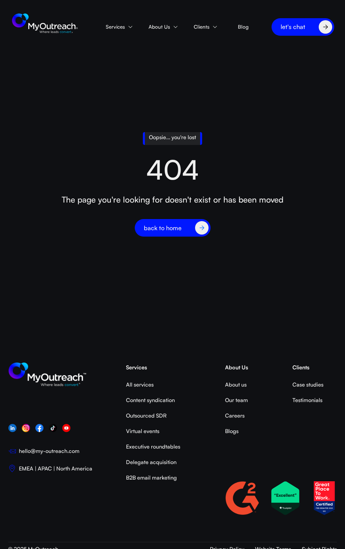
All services (140, 384)
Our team (236, 400)
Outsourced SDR (146, 415)
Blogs (232, 431)
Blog (243, 27)
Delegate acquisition (151, 462)
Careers (235, 415)
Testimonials (307, 400)
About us (236, 384)
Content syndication (150, 400)
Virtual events (142, 431)
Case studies (307, 384)
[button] (119, 27)
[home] (45, 23)
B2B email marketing (151, 477)
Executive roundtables (153, 446)
